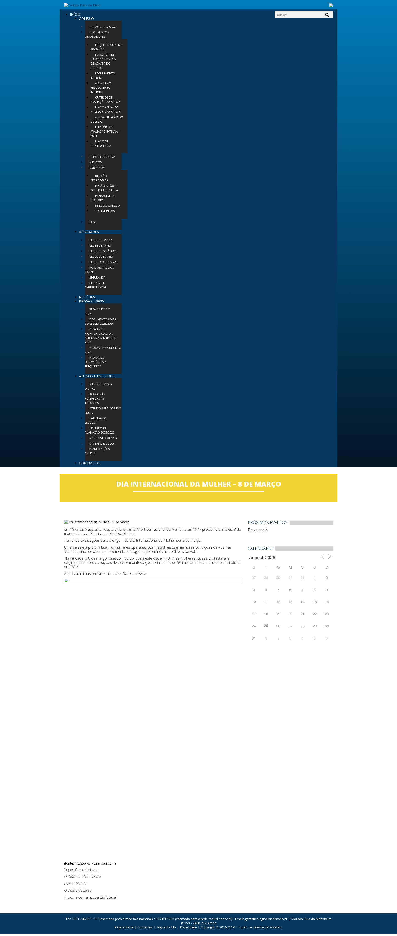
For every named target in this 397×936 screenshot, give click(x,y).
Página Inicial (124, 927)
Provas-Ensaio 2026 (97, 311)
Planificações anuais (97, 451)
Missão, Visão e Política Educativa (104, 188)
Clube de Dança (100, 240)
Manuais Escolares (103, 438)
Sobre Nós (96, 168)
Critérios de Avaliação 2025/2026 (105, 100)
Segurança (97, 277)
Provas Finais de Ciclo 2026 (103, 350)
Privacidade (188, 927)
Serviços (95, 162)
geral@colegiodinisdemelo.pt (266, 919)
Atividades (89, 232)
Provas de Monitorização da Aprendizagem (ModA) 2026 (100, 335)
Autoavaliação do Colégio (107, 119)
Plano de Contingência (101, 143)
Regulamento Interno (103, 75)
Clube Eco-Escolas (102, 262)
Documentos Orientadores (97, 34)
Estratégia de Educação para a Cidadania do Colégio (103, 61)
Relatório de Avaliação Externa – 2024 (105, 131)
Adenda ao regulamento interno (101, 87)
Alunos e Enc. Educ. (97, 376)
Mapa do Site (166, 927)
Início (75, 14)
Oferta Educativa (102, 157)
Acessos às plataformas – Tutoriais (95, 398)
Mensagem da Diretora (102, 198)
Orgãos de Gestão (102, 27)
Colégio (86, 18)
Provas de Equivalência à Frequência (95, 362)
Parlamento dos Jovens (99, 270)
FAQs (92, 222)
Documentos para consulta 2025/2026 (100, 321)
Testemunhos (105, 211)
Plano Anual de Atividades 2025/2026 (105, 109)
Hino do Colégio (107, 206)
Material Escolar (101, 443)
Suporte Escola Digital (98, 386)
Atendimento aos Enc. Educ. (103, 410)
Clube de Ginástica (103, 251)
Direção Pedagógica (99, 178)
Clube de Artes (100, 246)
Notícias (87, 297)
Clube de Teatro (101, 257)
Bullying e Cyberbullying (95, 285)
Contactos (89, 463)
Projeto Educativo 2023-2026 (107, 47)
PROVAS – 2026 (91, 301)
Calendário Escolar (95, 420)
